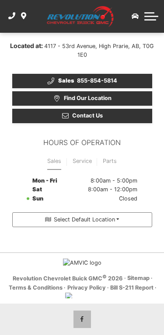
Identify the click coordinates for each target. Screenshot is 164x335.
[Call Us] (12, 16)
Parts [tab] (110, 161)
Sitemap (138, 278)
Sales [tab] (54, 161)
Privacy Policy (86, 287)
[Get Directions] (23, 16)
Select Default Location (84, 219)
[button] (151, 16)
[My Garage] (135, 16)
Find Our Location (88, 98)
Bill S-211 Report (132, 287)
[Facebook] (82, 319)
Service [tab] (82, 161)
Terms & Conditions (36, 287)
